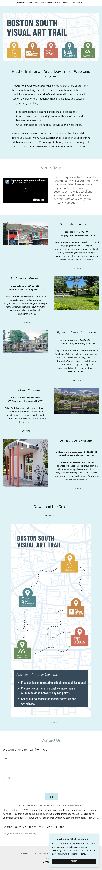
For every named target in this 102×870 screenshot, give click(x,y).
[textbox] (51, 758)
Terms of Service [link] (73, 805)
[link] (51, 515)
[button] (54, 722)
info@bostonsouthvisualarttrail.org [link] (19, 833)
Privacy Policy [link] (59, 805)
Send (51, 797)
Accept (74, 861)
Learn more (76, 268)
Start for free (77, 3)
